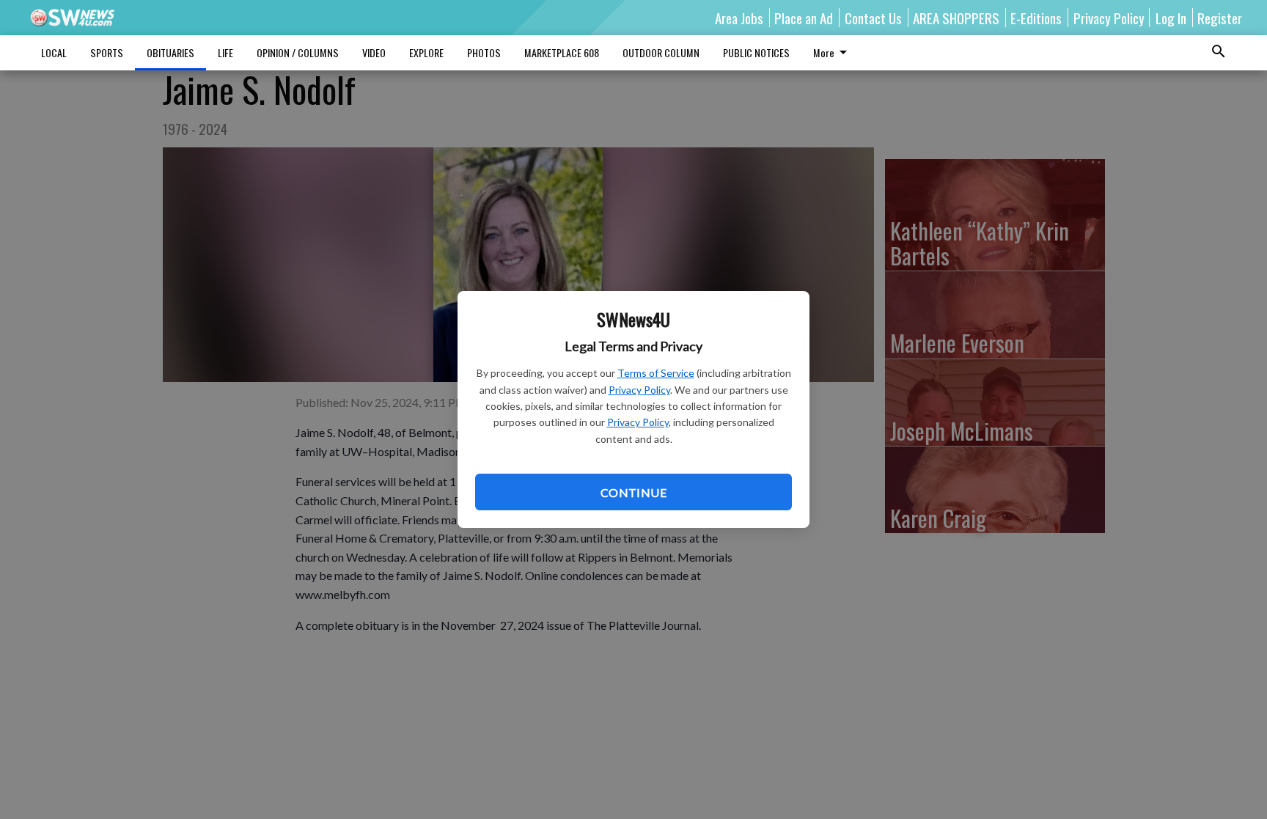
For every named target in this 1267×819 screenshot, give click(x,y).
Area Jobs (739, 17)
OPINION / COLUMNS (298, 52)
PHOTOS (484, 52)
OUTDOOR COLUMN (661, 52)
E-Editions (1036, 17)
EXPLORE (426, 52)
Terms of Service (655, 373)
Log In (1171, 17)
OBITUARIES (170, 52)
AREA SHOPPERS (956, 17)
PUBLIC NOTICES (756, 52)
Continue (633, 492)
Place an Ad (803, 17)
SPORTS (106, 52)
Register (1219, 17)
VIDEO (374, 52)
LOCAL (54, 52)
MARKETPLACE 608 (561, 52)
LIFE (225, 52)
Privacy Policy (639, 389)
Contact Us (873, 17)
